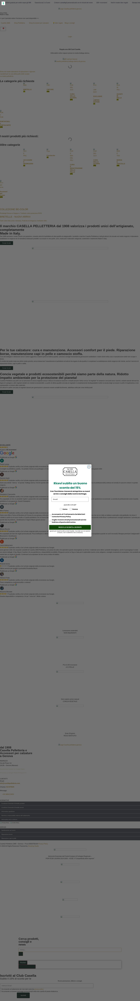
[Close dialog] (89, 467)
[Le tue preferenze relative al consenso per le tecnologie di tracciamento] (3, 3)
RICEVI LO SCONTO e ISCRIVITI (70, 527)
